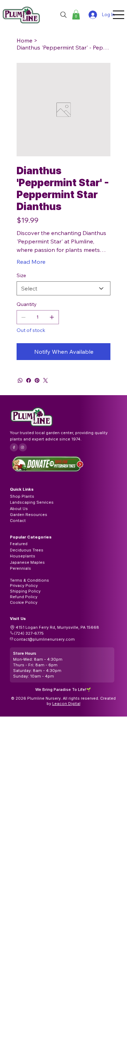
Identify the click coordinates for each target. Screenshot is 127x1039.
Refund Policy (23, 596)
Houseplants (22, 556)
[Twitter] (45, 380)
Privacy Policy (24, 585)
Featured (19, 543)
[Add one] (52, 317)
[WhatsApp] (20, 380)
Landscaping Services (32, 502)
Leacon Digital (66, 703)
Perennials (20, 568)
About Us (19, 508)
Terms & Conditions (29, 580)
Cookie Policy (23, 602)
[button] (76, 14)
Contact (18, 520)
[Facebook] (28, 380)
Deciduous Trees (26, 550)
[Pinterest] (37, 380)
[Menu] (119, 14)
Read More (31, 261)
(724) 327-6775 (29, 633)
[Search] (63, 14)
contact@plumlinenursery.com (44, 639)
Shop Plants (22, 496)
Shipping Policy (25, 591)
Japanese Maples (27, 562)
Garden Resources (28, 514)
